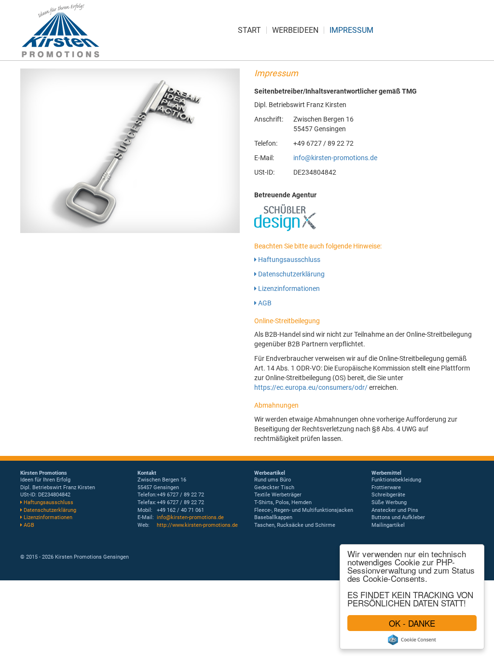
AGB (264, 303)
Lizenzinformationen (288, 288)
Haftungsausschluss (288, 259)
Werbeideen (295, 30)
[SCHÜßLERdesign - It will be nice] (285, 217)
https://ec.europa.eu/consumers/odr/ (311, 387)
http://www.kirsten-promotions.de (197, 525)
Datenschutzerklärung (291, 274)
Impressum (351, 30)
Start (249, 30)
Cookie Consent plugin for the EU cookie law (412, 639)
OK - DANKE (412, 623)
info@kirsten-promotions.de (335, 158)
